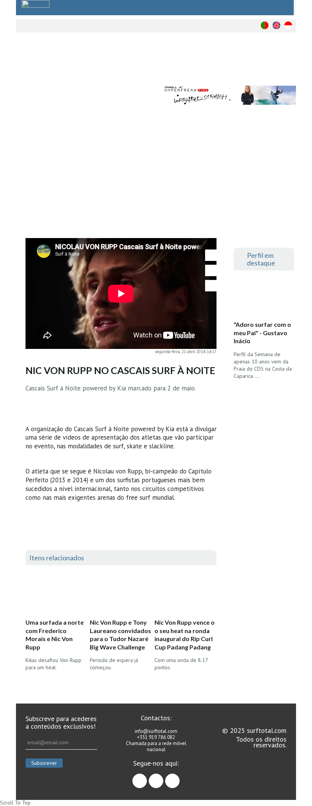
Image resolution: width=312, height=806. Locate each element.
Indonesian (288, 25)
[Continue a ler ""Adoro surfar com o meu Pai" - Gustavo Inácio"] (264, 297)
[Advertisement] (156, 181)
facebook (146, 777)
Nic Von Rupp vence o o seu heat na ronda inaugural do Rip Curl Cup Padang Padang (184, 635)
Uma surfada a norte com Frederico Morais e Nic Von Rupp (54, 635)
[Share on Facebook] (210, 255)
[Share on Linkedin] (210, 285)
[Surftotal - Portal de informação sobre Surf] (102, 59)
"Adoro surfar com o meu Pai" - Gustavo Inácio (262, 332)
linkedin (179, 777)
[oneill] (229, 95)
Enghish (276, 25)
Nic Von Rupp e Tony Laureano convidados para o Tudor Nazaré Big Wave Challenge (120, 635)
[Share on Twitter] (210, 270)
